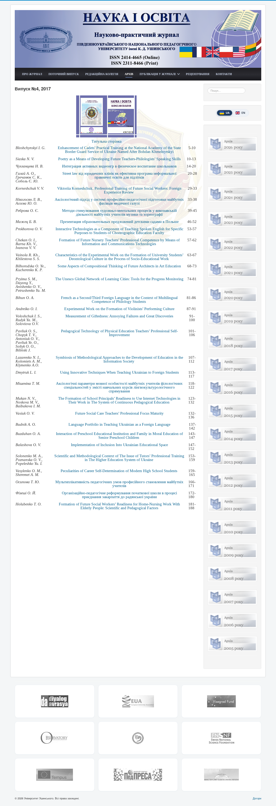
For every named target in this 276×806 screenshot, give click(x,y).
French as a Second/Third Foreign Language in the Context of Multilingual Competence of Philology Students (119, 300)
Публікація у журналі (158, 74)
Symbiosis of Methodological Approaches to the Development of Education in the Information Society (119, 359)
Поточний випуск (63, 74)
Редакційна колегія (101, 74)
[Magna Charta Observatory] (55, 738)
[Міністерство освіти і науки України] (221, 774)
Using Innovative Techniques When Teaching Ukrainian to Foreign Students (119, 372)
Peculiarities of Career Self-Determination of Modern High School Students (119, 471)
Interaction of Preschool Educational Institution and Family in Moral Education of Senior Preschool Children (119, 436)
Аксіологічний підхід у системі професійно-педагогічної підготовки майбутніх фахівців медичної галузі (119, 201)
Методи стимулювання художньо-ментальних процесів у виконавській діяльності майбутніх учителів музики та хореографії (119, 212)
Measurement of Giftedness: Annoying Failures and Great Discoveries (119, 316)
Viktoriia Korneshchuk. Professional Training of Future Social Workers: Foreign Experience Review (119, 190)
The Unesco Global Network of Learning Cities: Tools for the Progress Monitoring (119, 279)
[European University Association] (138, 701)
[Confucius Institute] (138, 738)
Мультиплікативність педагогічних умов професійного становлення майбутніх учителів (119, 484)
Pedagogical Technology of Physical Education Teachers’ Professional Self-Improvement (119, 333)
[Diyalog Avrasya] (55, 701)
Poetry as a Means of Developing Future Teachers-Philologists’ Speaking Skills (119, 159)
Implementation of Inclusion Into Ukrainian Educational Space (119, 445)
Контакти (224, 74)
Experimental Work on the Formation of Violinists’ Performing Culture (119, 309)
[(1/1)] (106, 116)
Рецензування (197, 74)
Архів (129, 74)
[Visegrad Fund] (221, 701)
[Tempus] (55, 774)
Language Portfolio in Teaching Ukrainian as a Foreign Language (119, 424)
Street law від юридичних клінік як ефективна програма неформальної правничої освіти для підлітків (119, 175)
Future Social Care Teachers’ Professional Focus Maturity (119, 413)
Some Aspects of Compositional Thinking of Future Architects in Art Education (119, 266)
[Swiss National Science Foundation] (221, 738)
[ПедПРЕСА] (138, 774)
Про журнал (32, 74)
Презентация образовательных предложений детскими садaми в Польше (119, 222)
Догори (257, 798)
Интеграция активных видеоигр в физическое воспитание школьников (119, 166)
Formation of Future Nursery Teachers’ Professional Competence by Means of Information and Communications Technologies (119, 242)
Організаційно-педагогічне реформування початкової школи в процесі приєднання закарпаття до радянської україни (119, 495)
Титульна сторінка (106, 141)
